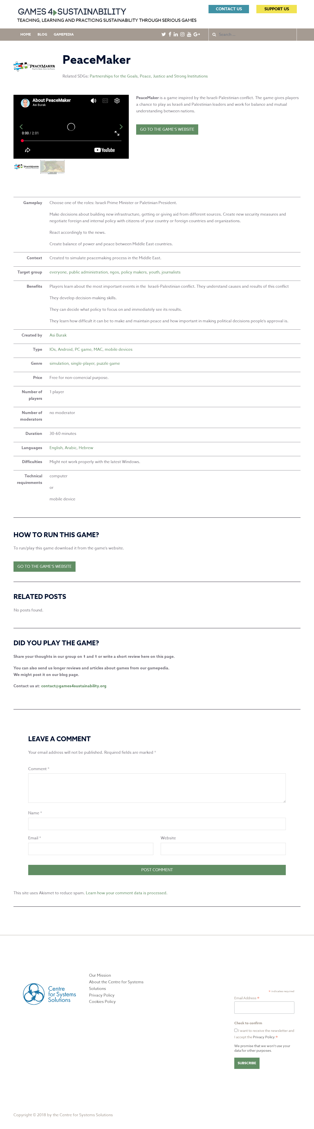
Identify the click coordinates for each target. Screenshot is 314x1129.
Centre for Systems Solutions (86, 1115)
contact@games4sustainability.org (73, 686)
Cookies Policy (102, 1002)
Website (168, 838)
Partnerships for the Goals (114, 76)
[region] (71, 135)
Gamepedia (64, 34)
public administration (88, 272)
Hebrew (86, 448)
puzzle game (108, 363)
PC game (83, 349)
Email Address (247, 998)
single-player (82, 363)
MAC (98, 349)
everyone (58, 272)
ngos (114, 272)
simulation (59, 363)
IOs (53, 349)
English (56, 448)
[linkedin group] (96, 657)
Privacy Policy (102, 995)
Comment (38, 769)
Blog (42, 34)
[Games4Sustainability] (72, 10)
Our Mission (100, 975)
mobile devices (118, 349)
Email (34, 838)
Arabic (71, 448)
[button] (21, 127)
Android (65, 349)
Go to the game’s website (167, 129)
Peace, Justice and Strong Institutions (174, 76)
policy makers (134, 272)
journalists (171, 272)
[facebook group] (85, 657)
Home (25, 34)
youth (154, 272)
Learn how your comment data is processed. (127, 893)
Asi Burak (58, 335)
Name (35, 813)
